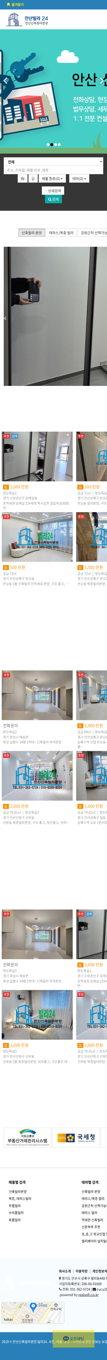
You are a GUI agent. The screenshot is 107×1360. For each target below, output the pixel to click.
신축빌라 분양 (91, 1191)
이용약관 (82, 1271)
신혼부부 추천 (91, 1226)
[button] (16, 316)
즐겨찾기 (18, 4)
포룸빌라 (15, 1219)
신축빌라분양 (18, 1191)
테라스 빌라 (89, 1212)
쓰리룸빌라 (16, 1212)
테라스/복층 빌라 (93, 1198)
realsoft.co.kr (88, 1294)
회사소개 (65, 1271)
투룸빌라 (15, 1205)
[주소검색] (23, 178)
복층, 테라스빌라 (20, 1198)
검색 (55, 199)
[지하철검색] (33, 178)
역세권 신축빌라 (92, 1219)
